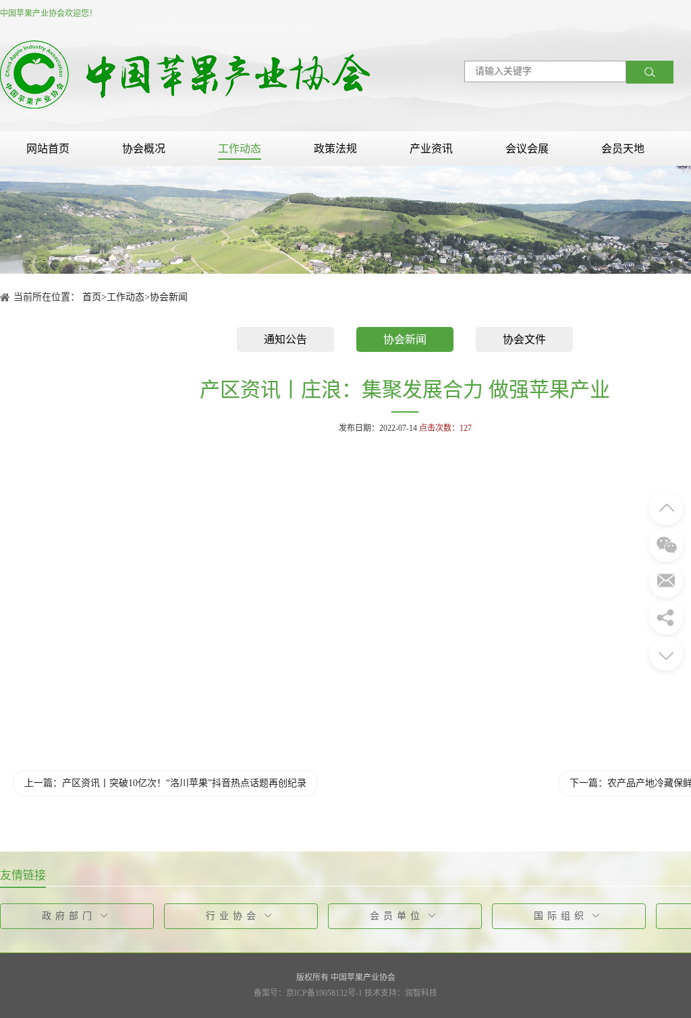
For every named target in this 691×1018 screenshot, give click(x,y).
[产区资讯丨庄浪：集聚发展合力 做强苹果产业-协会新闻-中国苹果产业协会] (185, 73)
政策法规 (335, 148)
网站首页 (48, 148)
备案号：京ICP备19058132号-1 (308, 993)
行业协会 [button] (233, 916)
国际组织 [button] (561, 916)
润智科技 (421, 993)
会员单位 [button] (397, 916)
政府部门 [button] (69, 916)
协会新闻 (169, 297)
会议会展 (527, 148)
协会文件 (524, 339)
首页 (91, 297)
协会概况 (143, 148)
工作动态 (239, 148)
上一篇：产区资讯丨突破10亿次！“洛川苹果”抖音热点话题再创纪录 (165, 783)
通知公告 (285, 339)
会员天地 (622, 148)
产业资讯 (431, 148)
